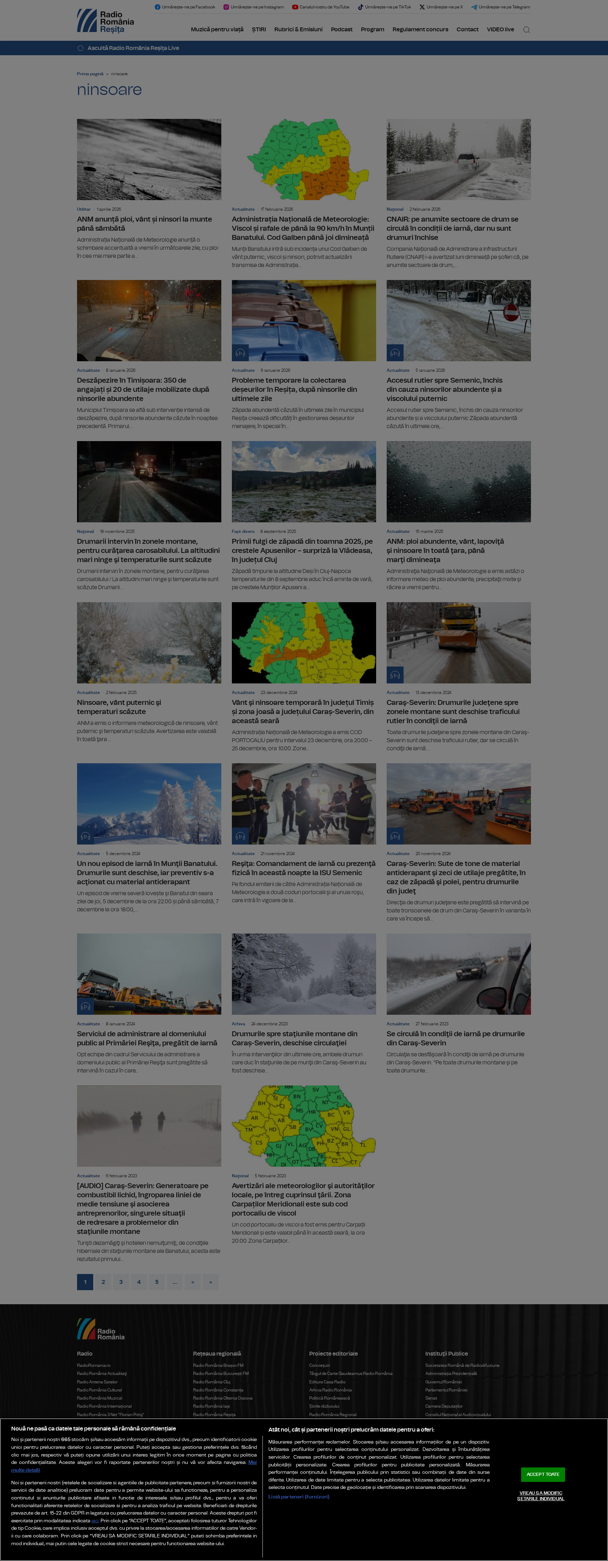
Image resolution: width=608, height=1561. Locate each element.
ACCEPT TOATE (543, 1474)
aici (95, 1521)
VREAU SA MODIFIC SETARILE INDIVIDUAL (540, 1496)
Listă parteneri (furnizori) (298, 1496)
